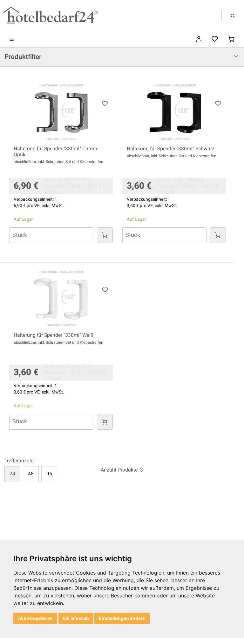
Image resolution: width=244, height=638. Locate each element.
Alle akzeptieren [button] (35, 618)
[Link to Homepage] (50, 16)
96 (49, 474)
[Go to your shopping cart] (231, 39)
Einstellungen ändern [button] (122, 618)
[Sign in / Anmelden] (198, 39)
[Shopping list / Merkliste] (215, 39)
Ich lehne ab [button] (76, 618)
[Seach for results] (233, 16)
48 (31, 474)
